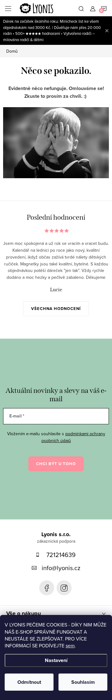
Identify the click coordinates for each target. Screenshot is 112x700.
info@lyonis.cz (61, 567)
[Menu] (8, 8)
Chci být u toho (56, 464)
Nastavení (56, 660)
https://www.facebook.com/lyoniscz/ (46, 587)
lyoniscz (64, 587)
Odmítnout (29, 682)
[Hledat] (81, 8)
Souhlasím (83, 682)
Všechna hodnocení (56, 309)
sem (70, 645)
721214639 (61, 554)
